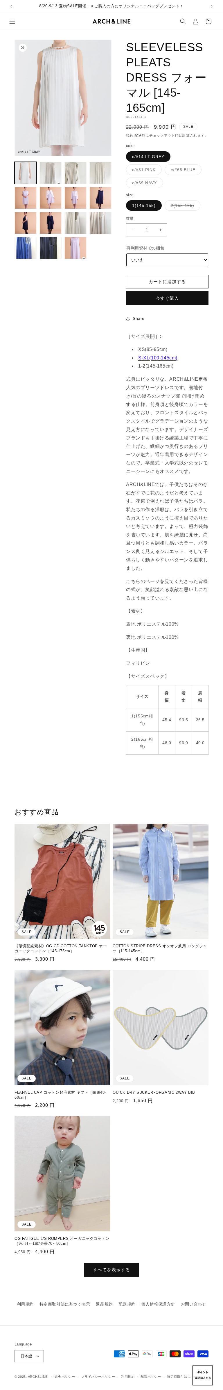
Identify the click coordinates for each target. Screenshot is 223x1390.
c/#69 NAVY (146, 184)
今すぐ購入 (167, 298)
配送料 (139, 136)
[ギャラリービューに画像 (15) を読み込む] (100, 223)
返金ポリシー (65, 1376)
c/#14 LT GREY (148, 156)
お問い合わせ (193, 1304)
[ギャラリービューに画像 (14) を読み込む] (75, 223)
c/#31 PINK (146, 171)
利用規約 (25, 1304)
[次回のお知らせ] (211, 6)
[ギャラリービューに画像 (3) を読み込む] (75, 173)
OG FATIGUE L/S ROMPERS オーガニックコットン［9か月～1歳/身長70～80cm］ (62, 1241)
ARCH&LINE (38, 1376)
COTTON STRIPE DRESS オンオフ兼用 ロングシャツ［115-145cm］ (160, 948)
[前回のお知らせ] (11, 6)
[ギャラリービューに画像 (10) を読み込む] (75, 198)
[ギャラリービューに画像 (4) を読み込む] (100, 173)
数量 (130, 218)
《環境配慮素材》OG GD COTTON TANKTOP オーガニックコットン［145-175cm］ (61, 948)
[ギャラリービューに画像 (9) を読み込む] (50, 198)
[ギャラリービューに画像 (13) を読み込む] (50, 223)
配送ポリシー (151, 1376)
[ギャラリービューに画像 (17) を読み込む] (50, 248)
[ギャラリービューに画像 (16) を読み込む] (26, 248)
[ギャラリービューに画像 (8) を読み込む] (26, 198)
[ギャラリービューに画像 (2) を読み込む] (50, 173)
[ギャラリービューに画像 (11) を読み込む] (100, 198)
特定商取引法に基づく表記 (187, 1376)
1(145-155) (144, 205)
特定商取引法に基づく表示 (64, 1304)
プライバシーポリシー (98, 1376)
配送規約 (126, 1304)
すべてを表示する (111, 1269)
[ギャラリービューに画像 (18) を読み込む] (75, 248)
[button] (12, 21)
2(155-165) (184, 207)
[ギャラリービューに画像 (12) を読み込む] (26, 223)
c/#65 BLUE (185, 171)
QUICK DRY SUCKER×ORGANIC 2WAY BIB (154, 1092)
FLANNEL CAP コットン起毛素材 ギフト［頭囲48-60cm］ (60, 1095)
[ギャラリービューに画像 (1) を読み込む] (26, 173)
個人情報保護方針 (158, 1304)
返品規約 (104, 1304)
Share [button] (139, 318)
